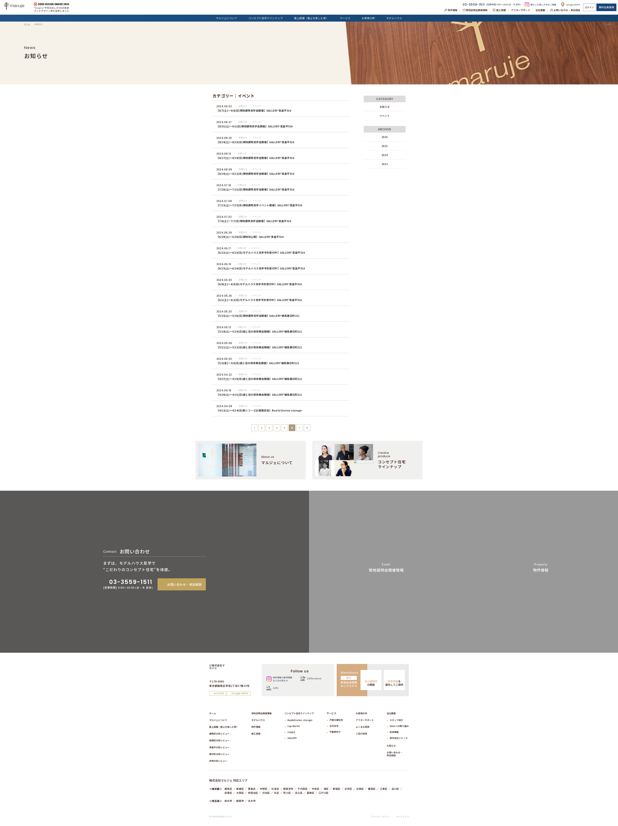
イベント (385, 115)
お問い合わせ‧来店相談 (395, 754)
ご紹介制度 (361, 733)
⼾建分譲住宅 (336, 719)
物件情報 (255, 726)
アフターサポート (365, 720)
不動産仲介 (335, 731)
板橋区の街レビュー (219, 740)
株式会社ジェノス (399, 738)
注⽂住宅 (333, 725)
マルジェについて (218, 720)
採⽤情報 (394, 732)
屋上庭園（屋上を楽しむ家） (224, 726)
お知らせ (385, 106)
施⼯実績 (255, 733)
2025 (385, 146)
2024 (385, 155)
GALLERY (292, 738)
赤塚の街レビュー (218, 760)
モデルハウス (258, 720)
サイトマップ (402, 816)
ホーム (27, 24)
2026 (385, 137)
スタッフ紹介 (396, 720)
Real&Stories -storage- (300, 720)
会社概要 (391, 713)
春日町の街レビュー (219, 754)
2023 (385, 164)
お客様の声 (361, 713)
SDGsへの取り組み (399, 726)
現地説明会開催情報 (261, 713)
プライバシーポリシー (380, 816)
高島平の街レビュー (219, 747)
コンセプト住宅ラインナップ (299, 713)
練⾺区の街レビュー (219, 733)
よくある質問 (362, 726)
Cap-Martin (293, 726)
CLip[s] (291, 732)
